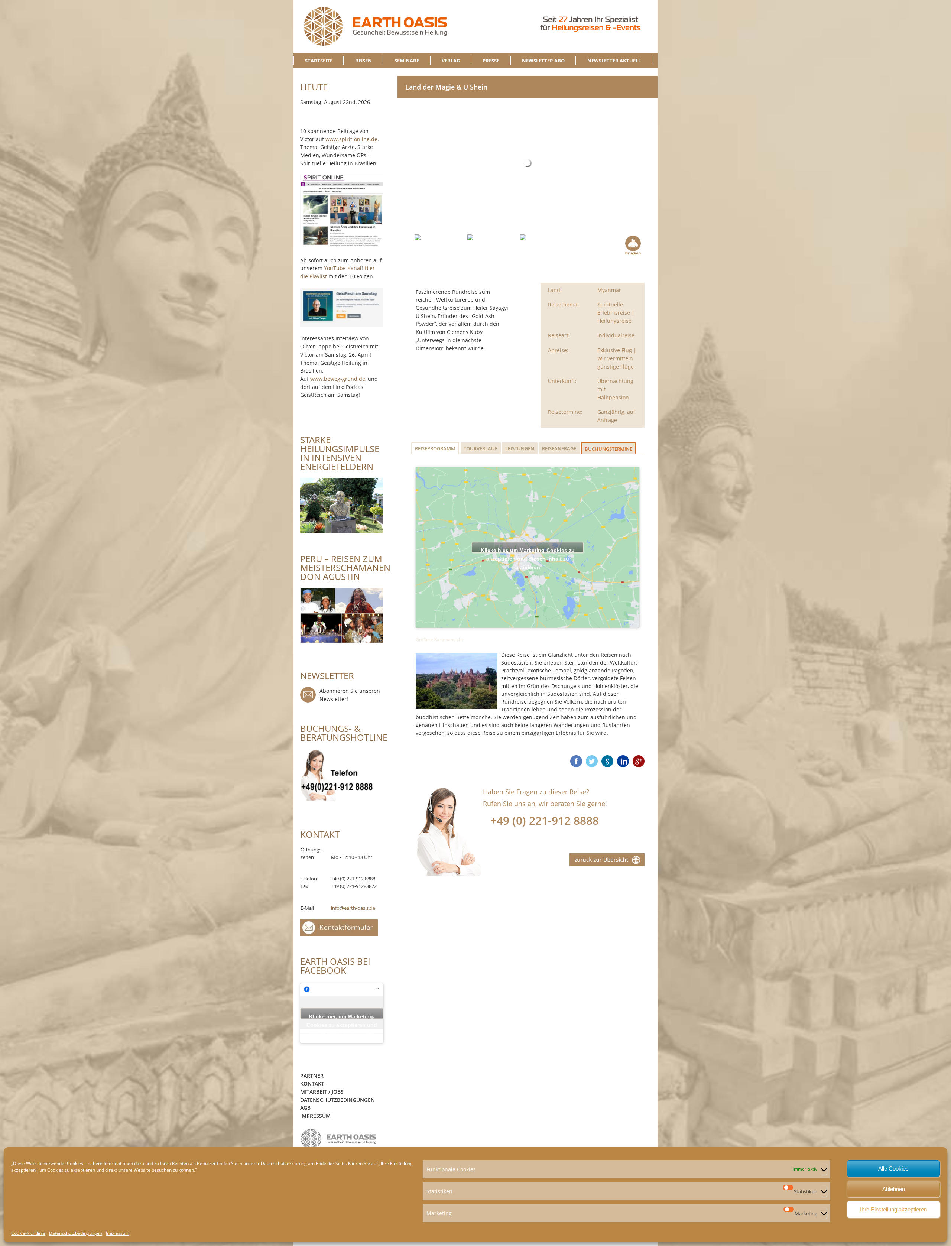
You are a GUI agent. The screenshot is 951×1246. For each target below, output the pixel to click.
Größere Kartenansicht (439, 639)
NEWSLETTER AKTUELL (614, 60)
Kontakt (312, 1083)
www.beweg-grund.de (337, 378)
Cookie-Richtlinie (28, 1233)
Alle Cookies (893, 1168)
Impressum (117, 1233)
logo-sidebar (338, 1139)
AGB (305, 1107)
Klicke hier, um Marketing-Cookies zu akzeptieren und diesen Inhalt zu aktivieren (528, 550)
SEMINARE (407, 60)
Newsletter (308, 695)
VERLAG (451, 60)
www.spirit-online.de (351, 139)
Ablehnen (893, 1189)
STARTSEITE (318, 60)
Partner (312, 1075)
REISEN (363, 60)
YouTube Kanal (342, 268)
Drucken (632, 245)
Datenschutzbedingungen (75, 1233)
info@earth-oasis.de (353, 908)
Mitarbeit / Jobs (322, 1091)
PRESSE (491, 60)
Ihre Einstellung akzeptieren (893, 1209)
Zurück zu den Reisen (607, 859)
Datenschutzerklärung (284, 1163)
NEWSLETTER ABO (543, 60)
